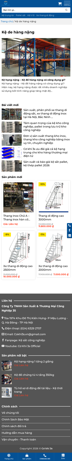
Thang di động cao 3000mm (51, 217)
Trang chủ (7, 21)
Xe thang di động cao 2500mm (17, 268)
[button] (60, 3)
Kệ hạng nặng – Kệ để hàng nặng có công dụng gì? (33, 80)
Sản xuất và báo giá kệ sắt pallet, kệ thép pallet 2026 (45, 163)
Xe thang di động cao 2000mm (53, 268)
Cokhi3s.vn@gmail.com (30, 334)
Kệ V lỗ (30, 15)
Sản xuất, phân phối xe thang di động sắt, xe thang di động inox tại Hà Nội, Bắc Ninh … (45, 113)
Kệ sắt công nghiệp (32, 340)
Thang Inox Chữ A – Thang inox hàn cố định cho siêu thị (16, 217)
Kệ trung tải (8, 15)
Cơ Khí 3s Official (29, 346)
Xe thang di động (45, 15)
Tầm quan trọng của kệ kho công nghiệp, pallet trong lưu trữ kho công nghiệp (46, 126)
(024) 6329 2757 (30, 328)
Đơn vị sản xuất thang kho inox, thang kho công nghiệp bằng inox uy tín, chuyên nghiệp (46, 139)
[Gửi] (66, 10)
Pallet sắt (20, 15)
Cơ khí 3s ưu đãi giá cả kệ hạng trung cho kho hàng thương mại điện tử (45, 152)
